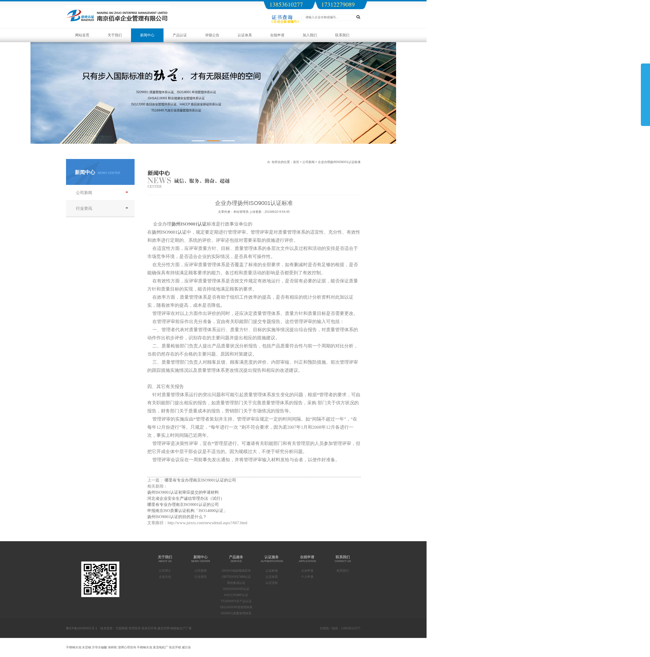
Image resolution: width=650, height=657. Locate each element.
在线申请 (277, 35)
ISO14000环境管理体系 (236, 607)
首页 (296, 162)
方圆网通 (122, 628)
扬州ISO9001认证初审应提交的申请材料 (183, 492)
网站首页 (82, 35)
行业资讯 (84, 208)
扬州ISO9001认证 (169, 232)
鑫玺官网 (163, 628)
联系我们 (342, 35)
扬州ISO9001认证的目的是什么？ (177, 517)
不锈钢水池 (73, 647)
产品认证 (180, 35)
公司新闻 (84, 192)
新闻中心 (147, 35)
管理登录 (134, 628)
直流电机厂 (160, 647)
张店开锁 (175, 647)
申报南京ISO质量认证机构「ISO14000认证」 (187, 510)
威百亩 (186, 647)
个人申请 (307, 577)
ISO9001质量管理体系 (236, 613)
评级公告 (212, 35)
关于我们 (115, 35)
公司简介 (165, 570)
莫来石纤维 (149, 628)
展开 (645, 94)
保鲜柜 (112, 647)
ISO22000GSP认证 (236, 589)
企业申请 (307, 570)
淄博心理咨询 (127, 647)
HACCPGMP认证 (236, 595)
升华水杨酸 (99, 647)
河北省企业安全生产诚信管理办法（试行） (185, 498)
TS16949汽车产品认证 (236, 601)
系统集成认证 (236, 583)
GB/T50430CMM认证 (236, 577)
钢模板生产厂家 (181, 628)
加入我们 (310, 35)
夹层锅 (86, 647)
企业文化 (165, 577)
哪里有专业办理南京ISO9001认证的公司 (200, 480)
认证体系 (245, 35)
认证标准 (272, 570)
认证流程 (272, 583)
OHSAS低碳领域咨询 (236, 570)
